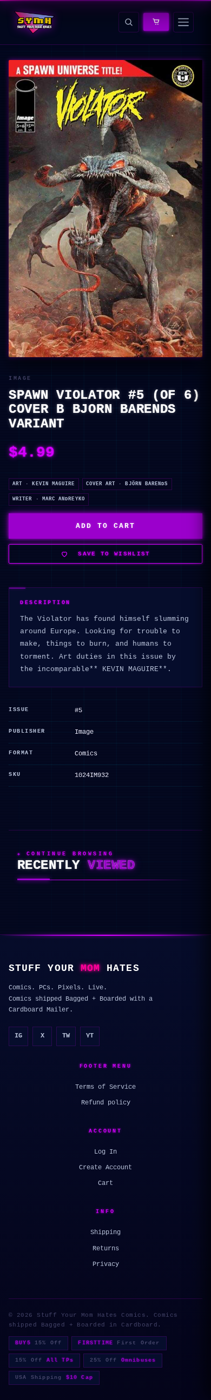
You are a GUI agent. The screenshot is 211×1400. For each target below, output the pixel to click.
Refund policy (105, 1103)
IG (18, 1036)
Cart (105, 1183)
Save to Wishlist (114, 554)
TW (66, 1036)
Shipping (105, 1232)
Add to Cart (105, 526)
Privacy (106, 1264)
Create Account (105, 1167)
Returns (106, 1248)
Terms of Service (105, 1087)
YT (90, 1036)
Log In (105, 1152)
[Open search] (128, 22)
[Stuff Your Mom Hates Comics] (34, 22)
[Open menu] (183, 22)
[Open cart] (156, 22)
